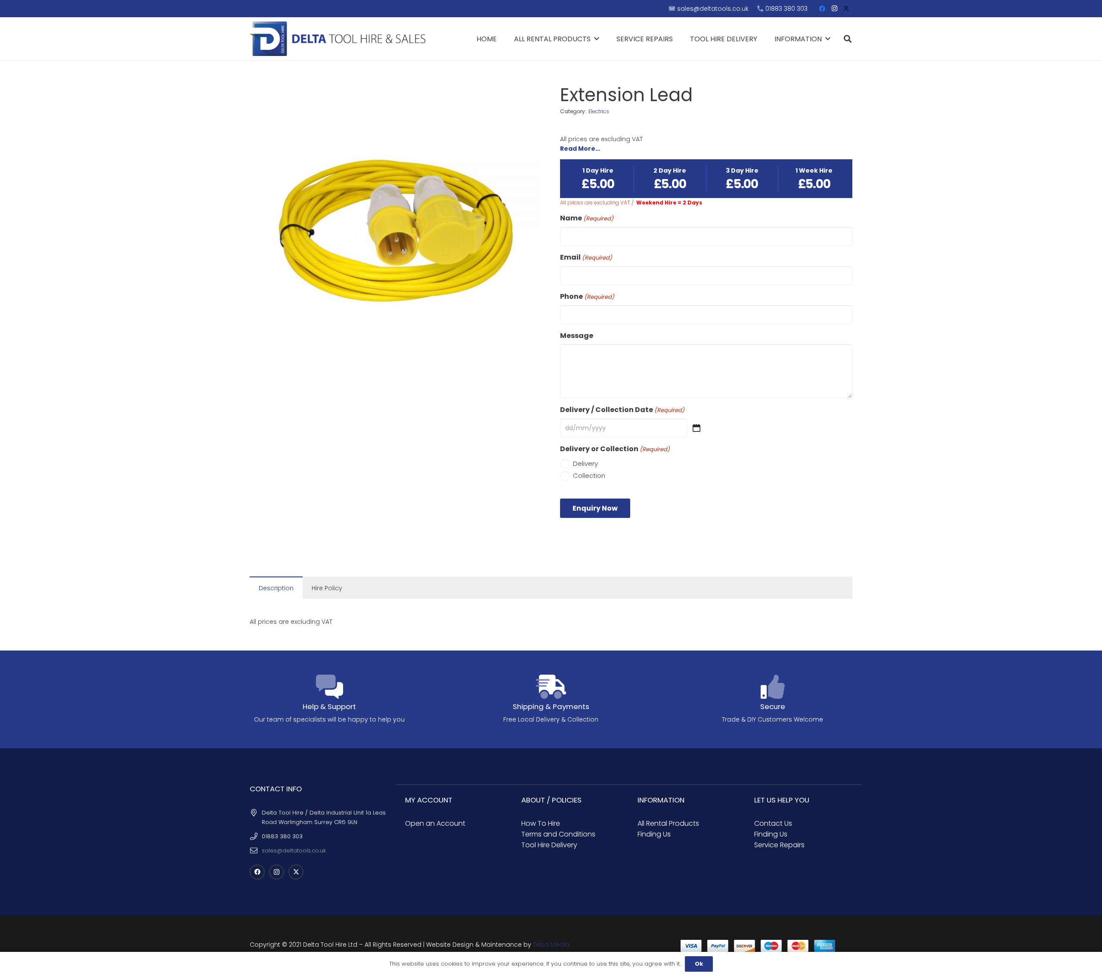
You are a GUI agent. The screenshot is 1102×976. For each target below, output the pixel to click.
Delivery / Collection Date (622, 410)
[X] (846, 9)
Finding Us (654, 834)
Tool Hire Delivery (549, 845)
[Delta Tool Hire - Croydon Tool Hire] (337, 39)
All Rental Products (668, 823)
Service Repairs (779, 845)
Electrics (598, 111)
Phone (587, 296)
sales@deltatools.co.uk (294, 850)
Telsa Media (551, 944)
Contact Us (773, 823)
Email (586, 257)
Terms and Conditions (558, 834)
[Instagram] (834, 9)
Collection (589, 475)
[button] (847, 39)
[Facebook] (822, 9)
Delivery (585, 463)
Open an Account (435, 823)
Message (576, 336)
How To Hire (540, 823)
